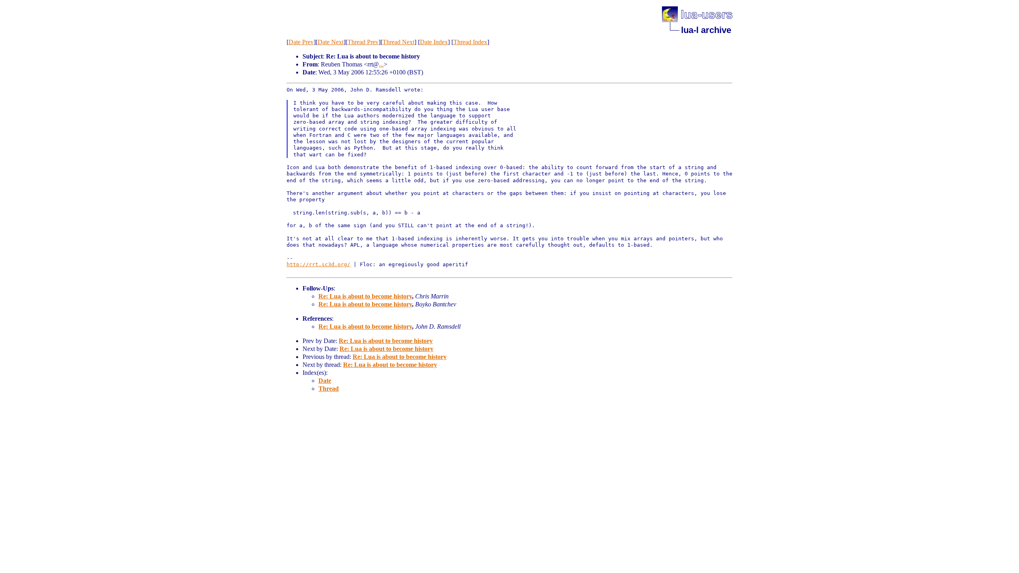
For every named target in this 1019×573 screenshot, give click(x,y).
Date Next (331, 42)
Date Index (434, 42)
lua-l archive (706, 30)
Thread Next (398, 42)
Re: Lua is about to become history (365, 296)
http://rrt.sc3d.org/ (318, 264)
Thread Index (470, 42)
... (381, 64)
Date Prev (301, 42)
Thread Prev (363, 42)
